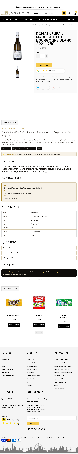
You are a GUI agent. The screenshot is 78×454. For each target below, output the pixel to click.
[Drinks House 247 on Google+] (12, 13)
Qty (37, 52)
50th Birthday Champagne (62, 366)
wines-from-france (44, 81)
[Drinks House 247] (6, 13)
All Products (45, 77)
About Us (30, 359)
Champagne (7, 19)
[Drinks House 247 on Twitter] (28, 429)
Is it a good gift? (8, 258)
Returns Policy (32, 366)
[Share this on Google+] (53, 88)
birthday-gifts (54, 77)
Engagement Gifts (59, 379)
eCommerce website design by (47, 438)
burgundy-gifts (69, 77)
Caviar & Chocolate (50, 19)
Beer (38, 19)
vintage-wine (58, 79)
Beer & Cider (5, 372)
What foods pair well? (10, 248)
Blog (28, 382)
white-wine (65, 79)
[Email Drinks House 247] (23, 13)
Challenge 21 (31, 372)
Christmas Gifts (59, 375)
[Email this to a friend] (58, 88)
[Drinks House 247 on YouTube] (15, 13)
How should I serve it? (10, 253)
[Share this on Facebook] (43, 88)
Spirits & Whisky (7, 369)
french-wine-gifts (48, 79)
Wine (16, 19)
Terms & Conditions (34, 363)
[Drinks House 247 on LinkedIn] (20, 13)
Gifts (62, 19)
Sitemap (30, 385)
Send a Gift (5, 359)
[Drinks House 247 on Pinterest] (17, 13)
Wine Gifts (57, 385)
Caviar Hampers (59, 388)
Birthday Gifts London (60, 359)
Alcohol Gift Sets (7, 375)
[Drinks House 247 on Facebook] (32, 429)
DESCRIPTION (10, 122)
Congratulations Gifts (61, 382)
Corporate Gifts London (61, 369)
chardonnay (39, 79)
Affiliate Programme (34, 375)
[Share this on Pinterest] (48, 88)
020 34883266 (35, 13)
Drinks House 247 (13, 438)
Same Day (70, 19)
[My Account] (69, 12)
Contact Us (31, 379)
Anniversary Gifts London (62, 363)
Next (72, 25)
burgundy (61, 77)
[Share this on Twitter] (38, 88)
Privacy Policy (32, 369)
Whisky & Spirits (27, 19)
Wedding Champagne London (63, 372)
